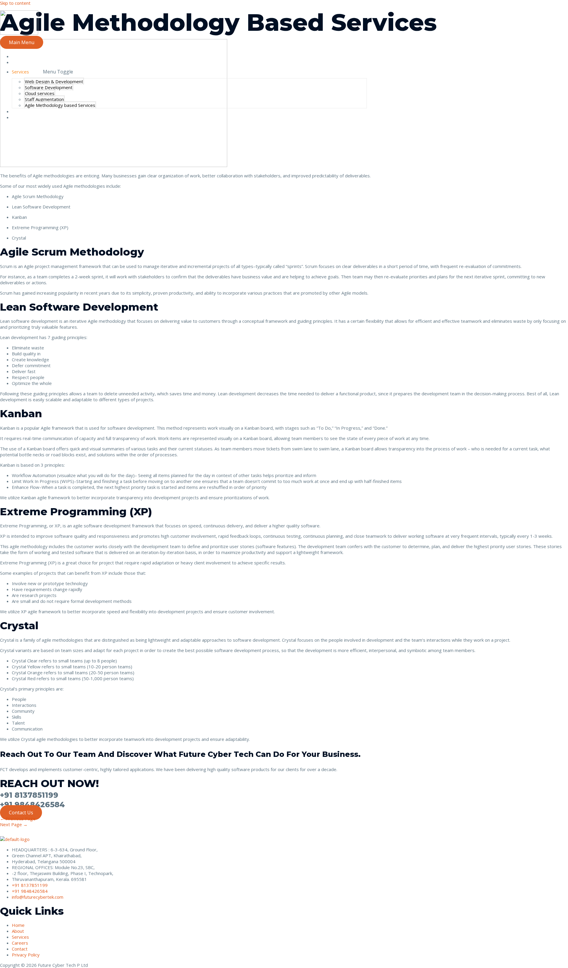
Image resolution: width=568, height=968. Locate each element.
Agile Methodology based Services (60, 105)
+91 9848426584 (32, 804)
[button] (21, 812)
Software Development (48, 87)
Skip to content (15, 3)
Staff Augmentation (44, 99)
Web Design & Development (54, 81)
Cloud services (39, 93)
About (18, 62)
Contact (20, 117)
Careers (20, 111)
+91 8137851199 (29, 795)
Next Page (14, 824)
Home (18, 56)
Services (20, 72)
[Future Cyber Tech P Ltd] (19, 33)
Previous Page (18, 818)
